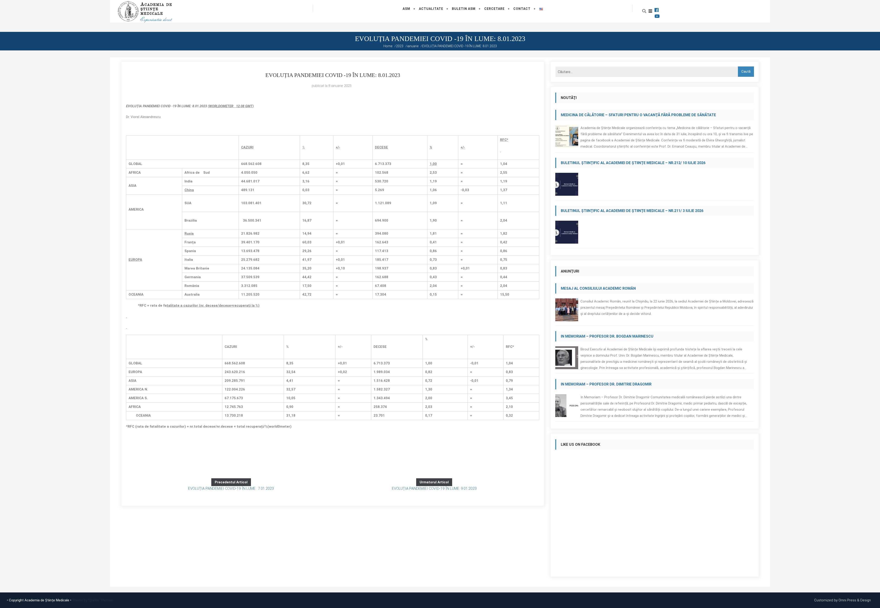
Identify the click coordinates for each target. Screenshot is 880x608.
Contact (522, 8)
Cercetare (494, 8)
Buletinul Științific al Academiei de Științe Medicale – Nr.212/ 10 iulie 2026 (633, 163)
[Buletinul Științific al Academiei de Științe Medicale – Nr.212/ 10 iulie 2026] (566, 185)
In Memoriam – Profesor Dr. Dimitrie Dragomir (606, 384)
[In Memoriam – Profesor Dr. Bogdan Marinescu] (566, 359)
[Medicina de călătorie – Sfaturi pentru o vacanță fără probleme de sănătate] (566, 137)
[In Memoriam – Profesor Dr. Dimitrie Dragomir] (566, 407)
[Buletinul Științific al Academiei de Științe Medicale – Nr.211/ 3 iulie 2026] (566, 233)
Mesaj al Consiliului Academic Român (598, 288)
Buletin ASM (464, 8)
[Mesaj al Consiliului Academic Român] (566, 311)
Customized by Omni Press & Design (842, 600)
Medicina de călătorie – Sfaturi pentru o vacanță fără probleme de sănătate (638, 115)
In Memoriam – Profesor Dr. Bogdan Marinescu (607, 336)
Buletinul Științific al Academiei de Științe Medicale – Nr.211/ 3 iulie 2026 (632, 211)
